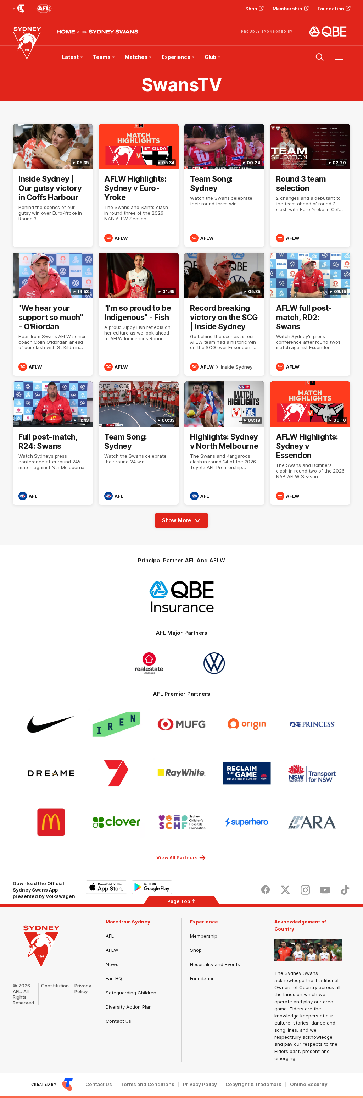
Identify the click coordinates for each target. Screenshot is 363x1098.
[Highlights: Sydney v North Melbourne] (224, 442)
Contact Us (118, 1021)
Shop (251, 8)
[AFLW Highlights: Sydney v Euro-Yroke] (139, 185)
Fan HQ (114, 978)
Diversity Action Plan (129, 1007)
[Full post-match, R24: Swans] (53, 442)
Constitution (55, 985)
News (112, 964)
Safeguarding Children (131, 992)
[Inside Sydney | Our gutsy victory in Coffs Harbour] (53, 185)
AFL (110, 936)
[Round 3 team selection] (310, 185)
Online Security (309, 1084)
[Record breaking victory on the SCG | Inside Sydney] (224, 314)
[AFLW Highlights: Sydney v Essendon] (310, 442)
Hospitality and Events (215, 964)
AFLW (112, 950)
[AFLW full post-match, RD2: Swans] (310, 314)
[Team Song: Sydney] (224, 185)
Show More (179, 522)
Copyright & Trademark (253, 1084)
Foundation (331, 8)
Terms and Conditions (147, 1084)
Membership (287, 8)
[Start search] (319, 57)
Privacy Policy (82, 988)
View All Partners (177, 857)
